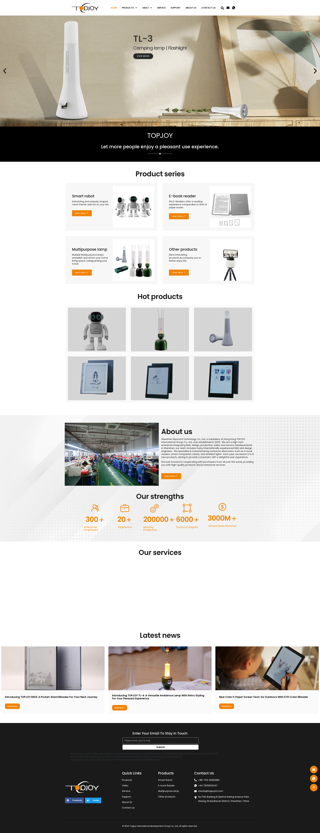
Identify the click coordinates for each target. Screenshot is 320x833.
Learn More (23, 612)
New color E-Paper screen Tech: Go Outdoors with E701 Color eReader (263, 696)
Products (128, 7)
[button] (155, 124)
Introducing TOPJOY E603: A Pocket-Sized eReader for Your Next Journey (51, 696)
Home (114, 7)
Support (175, 7)
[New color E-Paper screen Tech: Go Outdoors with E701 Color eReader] (267, 668)
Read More (12, 706)
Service (161, 7)
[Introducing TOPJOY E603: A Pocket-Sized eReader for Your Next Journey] (53, 668)
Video (145, 7)
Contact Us (208, 7)
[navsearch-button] (222, 7)
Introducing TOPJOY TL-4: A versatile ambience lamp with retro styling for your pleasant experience (158, 697)
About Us (191, 7)
